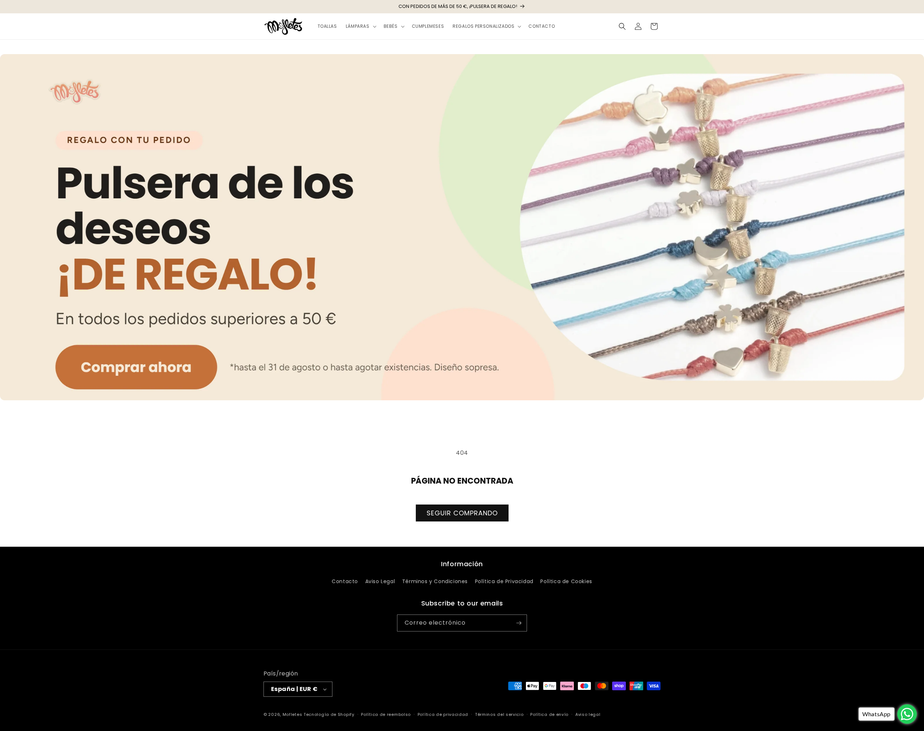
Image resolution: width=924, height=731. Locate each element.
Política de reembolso (386, 714)
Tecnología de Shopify (329, 714)
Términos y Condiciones (435, 581)
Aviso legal (588, 714)
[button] (360, 26)
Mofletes (292, 714)
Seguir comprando (462, 513)
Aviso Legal (380, 581)
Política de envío (549, 714)
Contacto (345, 581)
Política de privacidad (443, 714)
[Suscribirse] (519, 623)
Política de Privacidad (504, 581)
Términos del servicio (499, 714)
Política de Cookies (566, 581)
